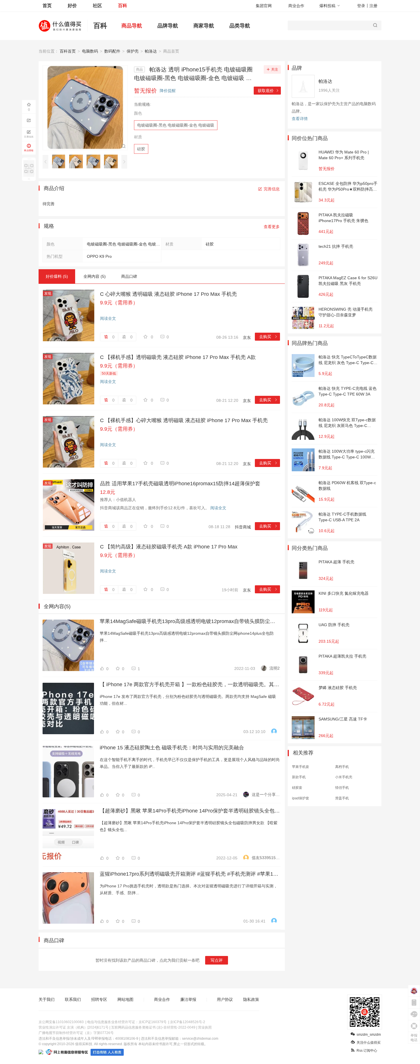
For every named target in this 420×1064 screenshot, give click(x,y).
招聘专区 (99, 999)
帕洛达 (151, 51)
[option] (60, 161)
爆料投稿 (327, 5)
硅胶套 (297, 788)
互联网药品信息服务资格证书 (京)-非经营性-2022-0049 (153, 1027)
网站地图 (125, 999)
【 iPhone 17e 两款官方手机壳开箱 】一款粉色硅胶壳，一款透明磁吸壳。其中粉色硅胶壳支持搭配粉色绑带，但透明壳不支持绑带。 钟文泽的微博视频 (190, 684)
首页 (47, 5)
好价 (72, 5)
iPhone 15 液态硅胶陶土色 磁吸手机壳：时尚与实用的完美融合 (172, 747)
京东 (247, 337)
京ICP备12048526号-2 (187, 1022)
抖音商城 (243, 527)
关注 (274, 69)
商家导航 (203, 26)
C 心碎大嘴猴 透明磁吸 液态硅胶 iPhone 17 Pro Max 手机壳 (168, 294)
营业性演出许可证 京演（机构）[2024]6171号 (74, 1027)
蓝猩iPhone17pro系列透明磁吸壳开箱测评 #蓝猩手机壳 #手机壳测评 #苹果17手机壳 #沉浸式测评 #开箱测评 (190, 874)
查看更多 (272, 226)
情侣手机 (342, 788)
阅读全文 (108, 318)
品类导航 (239, 26)
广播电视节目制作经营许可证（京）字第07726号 (76, 1033)
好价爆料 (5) (57, 276)
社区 (97, 5)
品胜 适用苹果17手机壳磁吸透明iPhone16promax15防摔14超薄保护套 (180, 483)
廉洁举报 (188, 999)
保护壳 (133, 51)
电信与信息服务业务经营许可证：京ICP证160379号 (127, 1022)
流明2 (274, 668)
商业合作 (296, 5)
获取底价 (268, 90)
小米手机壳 (343, 777)
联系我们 (73, 999)
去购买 (268, 336)
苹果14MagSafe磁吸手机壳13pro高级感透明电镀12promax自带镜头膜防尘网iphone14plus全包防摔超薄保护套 (190, 621)
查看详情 (300, 118)
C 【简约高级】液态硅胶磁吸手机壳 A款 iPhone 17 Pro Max (168, 547)
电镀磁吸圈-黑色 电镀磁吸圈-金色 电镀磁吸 (175, 125)
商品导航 (131, 26)
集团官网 (264, 5)
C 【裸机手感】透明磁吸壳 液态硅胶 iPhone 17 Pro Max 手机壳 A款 (178, 357)
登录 (361, 5)
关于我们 (47, 999)
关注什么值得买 (369, 1043)
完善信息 (272, 189)
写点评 (217, 960)
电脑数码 (90, 51)
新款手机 (299, 777)
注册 (373, 5)
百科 (122, 5)
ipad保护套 (300, 798)
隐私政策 (251, 999)
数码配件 (112, 51)
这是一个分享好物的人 (266, 794)
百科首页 (68, 51)
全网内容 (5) (94, 276)
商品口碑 (129, 276)
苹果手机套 (300, 767)
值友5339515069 (266, 857)
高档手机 (342, 767)
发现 (47, 294)
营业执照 (205, 1027)
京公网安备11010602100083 (61, 1022)
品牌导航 (167, 26)
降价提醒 (168, 90)
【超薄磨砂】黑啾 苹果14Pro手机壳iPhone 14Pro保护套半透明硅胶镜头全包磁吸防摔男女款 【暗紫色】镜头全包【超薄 (190, 811)
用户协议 (225, 999)
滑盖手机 (342, 798)
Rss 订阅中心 (367, 1051)
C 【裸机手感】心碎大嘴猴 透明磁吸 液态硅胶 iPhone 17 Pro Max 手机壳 (184, 420)
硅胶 (141, 149)
